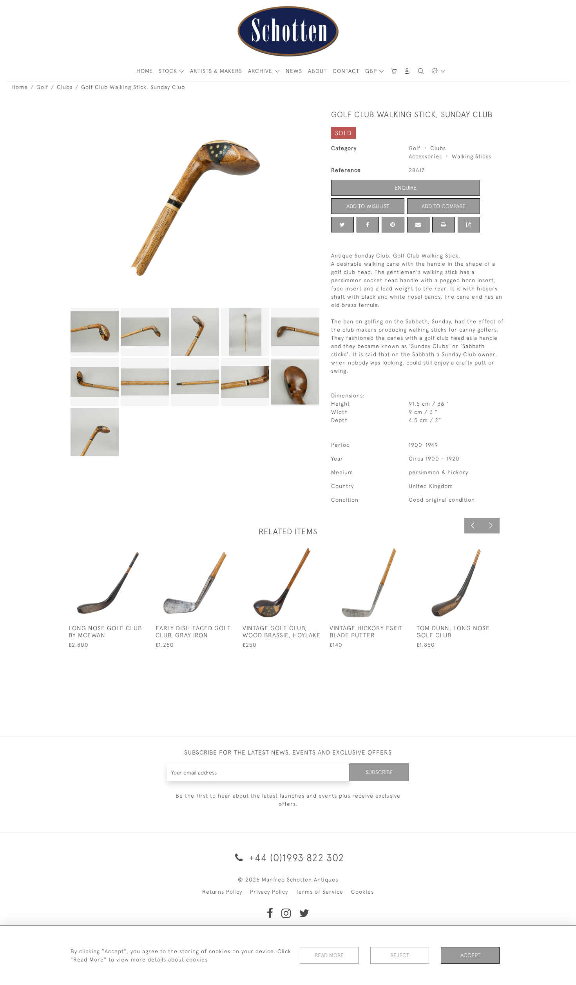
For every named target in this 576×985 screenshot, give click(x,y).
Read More (329, 955)
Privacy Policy (269, 892)
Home (19, 87)
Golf (42, 87)
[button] (407, 71)
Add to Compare (444, 206)
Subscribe (379, 772)
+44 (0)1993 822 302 (295, 857)
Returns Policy (222, 892)
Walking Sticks (471, 156)
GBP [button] (372, 71)
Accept (470, 955)
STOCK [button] (169, 71)
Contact (346, 71)
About (317, 71)
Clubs (64, 87)
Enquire (406, 188)
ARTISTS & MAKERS (216, 71)
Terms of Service (319, 892)
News (294, 71)
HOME (144, 71)
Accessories (425, 156)
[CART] (394, 71)
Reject (399, 955)
